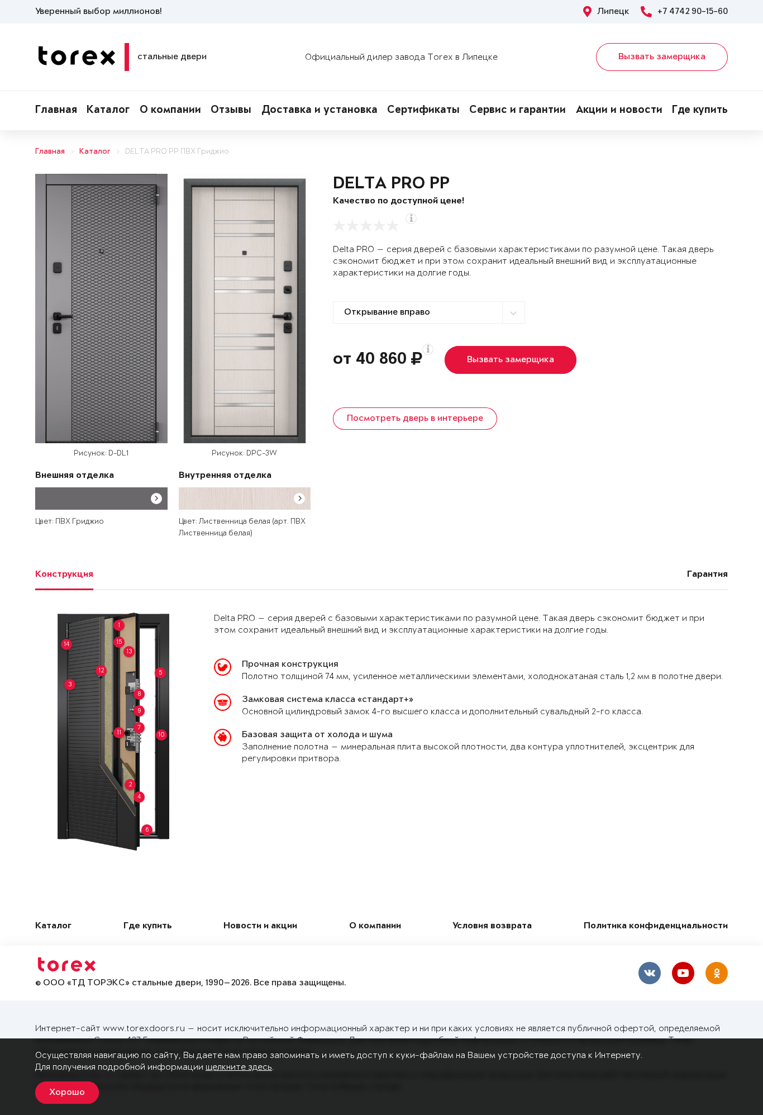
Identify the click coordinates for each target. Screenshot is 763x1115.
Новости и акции (260, 926)
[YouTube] (683, 973)
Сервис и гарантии (517, 110)
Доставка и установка (319, 110)
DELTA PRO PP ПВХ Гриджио (177, 152)
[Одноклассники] (716, 973)
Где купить (700, 110)
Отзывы (231, 110)
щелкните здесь (239, 1067)
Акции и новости (619, 110)
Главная (56, 110)
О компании (170, 110)
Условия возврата (492, 926)
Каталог (108, 110)
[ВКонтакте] (649, 973)
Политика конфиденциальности (656, 926)
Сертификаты (423, 110)
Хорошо (67, 1093)
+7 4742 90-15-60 (692, 12)
